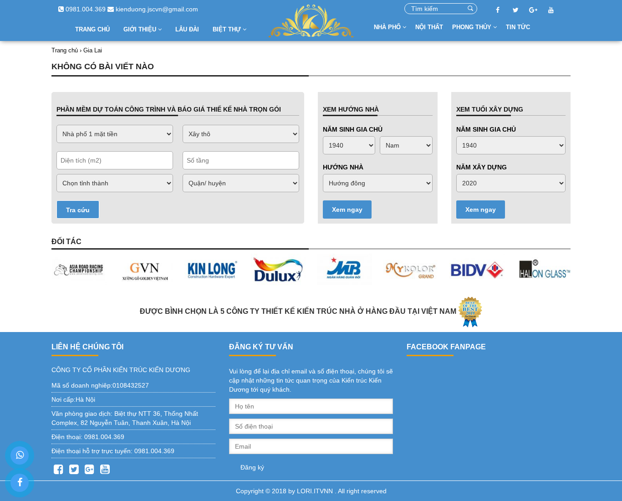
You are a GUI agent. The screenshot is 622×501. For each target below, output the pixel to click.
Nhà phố (388, 27)
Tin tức (518, 27)
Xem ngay (347, 209)
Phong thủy (472, 27)
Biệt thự (228, 29)
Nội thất (429, 27)
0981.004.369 (85, 9)
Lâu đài (187, 29)
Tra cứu (78, 210)
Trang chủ (92, 29)
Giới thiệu (140, 29)
